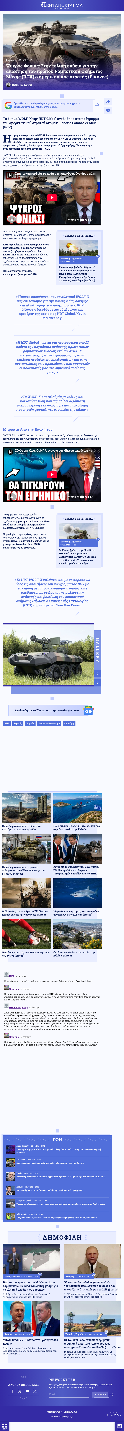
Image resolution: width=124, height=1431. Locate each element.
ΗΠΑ (7, 723)
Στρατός (18, 723)
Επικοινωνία (70, 1412)
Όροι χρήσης (53, 1412)
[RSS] (34, 1391)
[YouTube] (27, 1391)
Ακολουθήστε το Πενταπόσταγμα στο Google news (47, 710)
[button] (97, 673)
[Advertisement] (52, 761)
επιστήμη (69, 723)
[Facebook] (12, 1391)
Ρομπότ (30, 723)
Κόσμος (10, 59)
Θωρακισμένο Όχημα (49, 723)
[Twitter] (19, 1391)
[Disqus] (52, 1009)
